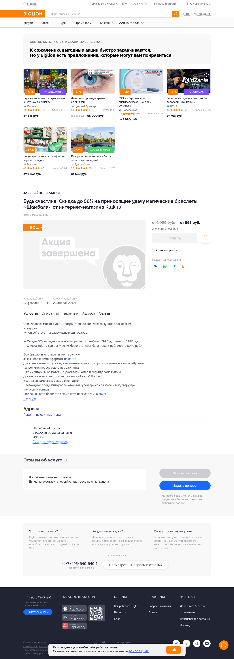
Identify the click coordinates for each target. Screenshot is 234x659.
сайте (72, 359)
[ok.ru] (186, 643)
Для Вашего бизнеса (104, 3)
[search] (175, 14)
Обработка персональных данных (41, 646)
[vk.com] (176, 643)
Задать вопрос (185, 486)
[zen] (207, 643)
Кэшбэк (105, 23)
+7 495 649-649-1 (200, 3)
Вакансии (120, 612)
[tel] (196, 643)
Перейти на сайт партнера (42, 414)
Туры (62, 23)
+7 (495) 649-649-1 (81, 563)
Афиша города (129, 23)
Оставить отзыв (185, 473)
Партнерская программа (195, 618)
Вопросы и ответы (165, 3)
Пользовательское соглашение (39, 650)
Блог (125, 3)
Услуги (28, 23)
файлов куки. (139, 651)
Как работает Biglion (126, 606)
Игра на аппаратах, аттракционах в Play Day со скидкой (44, 100)
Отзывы (105, 313)
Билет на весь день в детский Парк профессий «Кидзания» (188, 100)
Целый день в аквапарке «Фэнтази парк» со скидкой (44, 158)
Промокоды (83, 23)
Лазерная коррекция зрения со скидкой (88, 100)
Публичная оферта (33, 653)
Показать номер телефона (50, 441)
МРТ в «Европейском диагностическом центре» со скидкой (135, 102)
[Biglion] (34, 14)
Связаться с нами (37, 611)
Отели (46, 23)
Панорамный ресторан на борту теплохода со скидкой (91, 158)
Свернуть (29, 399)
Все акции (186, 625)
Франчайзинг (141, 3)
